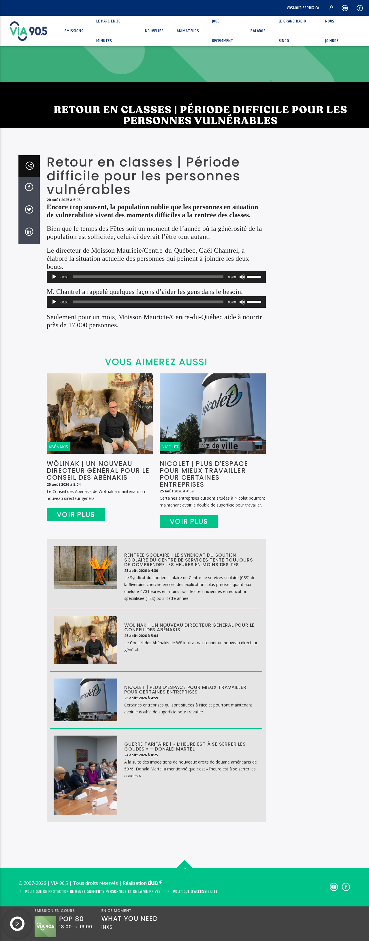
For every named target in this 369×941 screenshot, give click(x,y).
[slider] (255, 276)
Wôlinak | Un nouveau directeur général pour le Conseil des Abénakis (98, 470)
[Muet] (242, 277)
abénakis (58, 446)
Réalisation (135, 883)
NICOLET (170, 446)
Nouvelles (154, 31)
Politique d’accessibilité (195, 892)
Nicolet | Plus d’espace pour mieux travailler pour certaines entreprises (204, 474)
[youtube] (345, 8)
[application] (156, 277)
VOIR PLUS (76, 514)
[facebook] (360, 8)
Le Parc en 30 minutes (108, 31)
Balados (258, 31)
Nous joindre (332, 31)
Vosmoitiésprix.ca (303, 8)
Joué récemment (223, 31)
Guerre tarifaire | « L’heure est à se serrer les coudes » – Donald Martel (185, 746)
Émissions (74, 31)
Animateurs (188, 31)
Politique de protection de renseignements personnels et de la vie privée (93, 892)
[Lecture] (54, 277)
